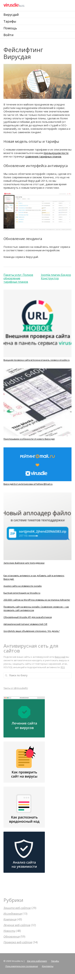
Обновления (11, 936)
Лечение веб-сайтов (16, 925)
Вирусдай (11, 14)
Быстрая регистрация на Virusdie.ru (21, 592)
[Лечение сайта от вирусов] (24, 736)
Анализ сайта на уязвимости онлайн (22, 586)
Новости (9, 931)
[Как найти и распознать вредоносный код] (24, 826)
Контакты (47, 966)
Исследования (12, 914)
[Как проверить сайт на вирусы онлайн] (24, 781)
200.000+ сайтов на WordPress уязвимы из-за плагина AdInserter (36, 599)
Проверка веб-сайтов (17, 942)
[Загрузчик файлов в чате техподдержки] (37, 560)
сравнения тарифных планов (43, 156)
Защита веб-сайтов (17, 908)
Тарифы (9, 21)
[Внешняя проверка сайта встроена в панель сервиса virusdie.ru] (37, 357)
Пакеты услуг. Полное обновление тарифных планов (18, 278)
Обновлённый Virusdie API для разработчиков (27, 617)
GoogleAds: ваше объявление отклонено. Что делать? (31, 631)
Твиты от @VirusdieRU (15, 688)
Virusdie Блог (26, 5)
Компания (9, 919)
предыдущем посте (56, 153)
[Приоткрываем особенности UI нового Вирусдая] (37, 436)
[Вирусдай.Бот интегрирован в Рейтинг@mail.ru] (37, 481)
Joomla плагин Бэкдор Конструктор (56, 276)
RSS (63, 667)
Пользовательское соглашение (21, 966)
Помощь (10, 28)
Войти (8, 35)
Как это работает (37, 961)
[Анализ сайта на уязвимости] (24, 871)
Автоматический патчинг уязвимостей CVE (25, 624)
